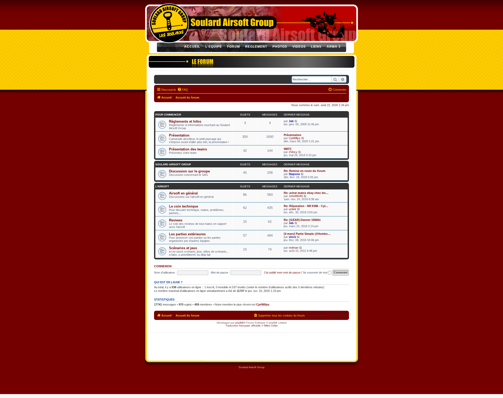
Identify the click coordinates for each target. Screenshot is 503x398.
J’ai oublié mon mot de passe (282, 272)
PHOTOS (279, 46)
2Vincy (293, 152)
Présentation (179, 135)
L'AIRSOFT (162, 186)
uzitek (292, 209)
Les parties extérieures (187, 234)
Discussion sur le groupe (189, 171)
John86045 (296, 196)
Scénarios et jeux (183, 248)
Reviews (175, 220)
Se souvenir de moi (315, 272)
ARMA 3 (334, 46)
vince (292, 236)
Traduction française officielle (243, 325)
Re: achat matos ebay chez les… (306, 192)
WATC (288, 148)
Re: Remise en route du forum (304, 170)
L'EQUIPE (213, 46)
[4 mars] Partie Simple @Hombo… (307, 233)
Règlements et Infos (185, 121)
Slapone (294, 174)
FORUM (233, 46)
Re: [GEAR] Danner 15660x (302, 219)
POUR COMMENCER (168, 114)
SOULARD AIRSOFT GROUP (173, 164)
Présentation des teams (188, 149)
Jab (291, 121)
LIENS (316, 46)
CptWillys (294, 138)
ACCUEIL (192, 46)
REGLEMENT (256, 46)
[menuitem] (182, 89)
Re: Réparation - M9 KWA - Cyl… (306, 206)
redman (293, 247)
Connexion (163, 266)
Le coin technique (183, 206)
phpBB (239, 322)
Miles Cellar (271, 325)
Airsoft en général (183, 193)
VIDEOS (299, 46)
